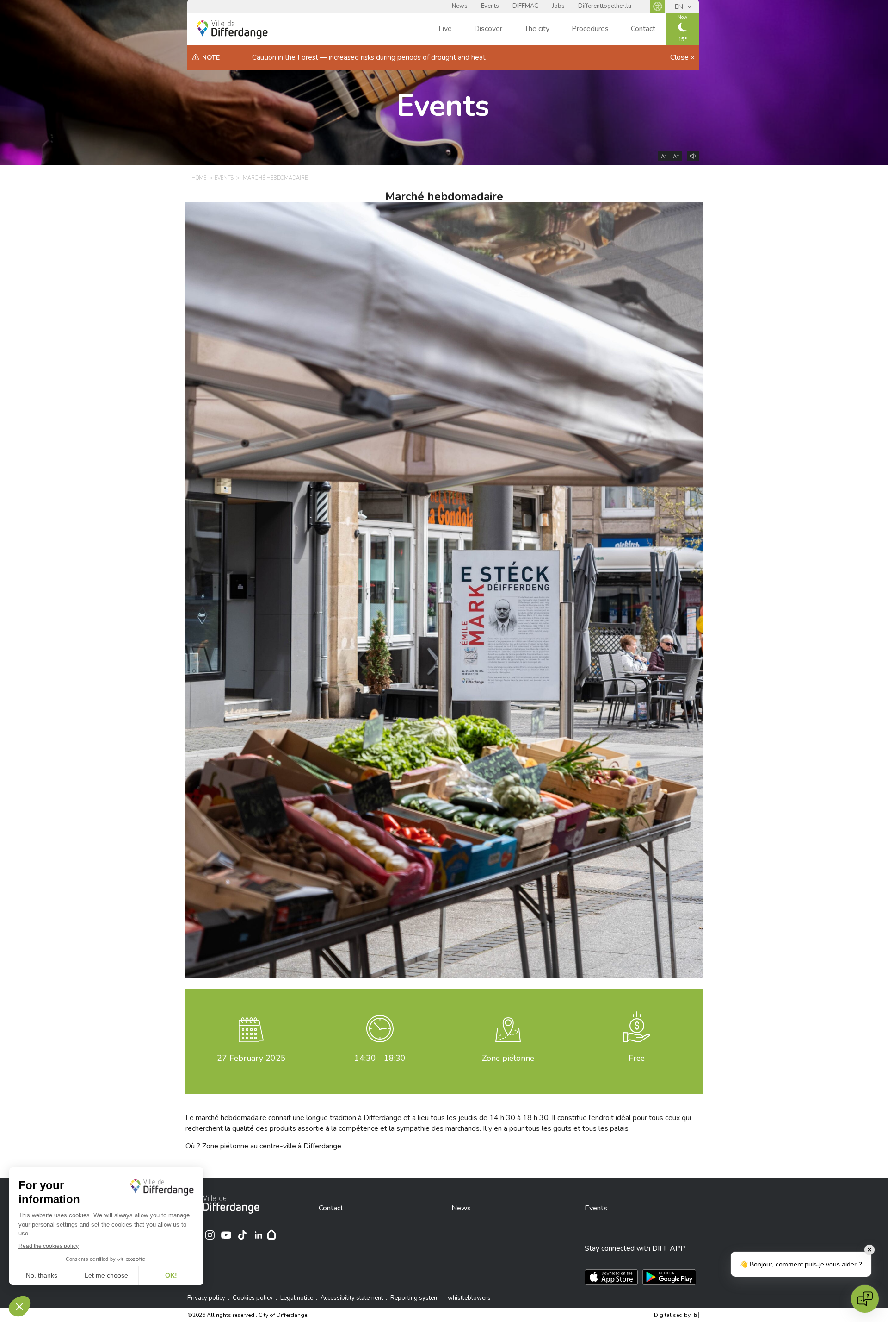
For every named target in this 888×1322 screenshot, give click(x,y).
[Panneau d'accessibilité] (657, 6)
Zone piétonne (508, 1058)
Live (445, 29)
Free (637, 1058)
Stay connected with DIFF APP (635, 1248)
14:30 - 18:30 (380, 1058)
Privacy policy (206, 1298)
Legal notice (296, 1298)
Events (490, 6)
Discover (488, 29)
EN (680, 6)
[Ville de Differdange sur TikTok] (242, 1234)
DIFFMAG (525, 6)
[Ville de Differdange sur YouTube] (226, 1234)
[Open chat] (865, 1299)
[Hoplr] (271, 1234)
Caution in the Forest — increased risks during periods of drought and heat (369, 57)
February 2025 (251, 1058)
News (460, 6)
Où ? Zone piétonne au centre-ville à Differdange (263, 1146)
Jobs (558, 6)
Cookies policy (253, 1298)
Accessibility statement (352, 1298)
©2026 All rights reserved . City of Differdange (247, 1315)
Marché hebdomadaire (275, 178)
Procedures (590, 29)
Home (198, 178)
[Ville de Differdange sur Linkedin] (258, 1234)
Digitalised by (673, 1315)
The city (536, 29)
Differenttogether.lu (604, 6)
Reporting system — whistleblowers (440, 1298)
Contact (643, 29)
